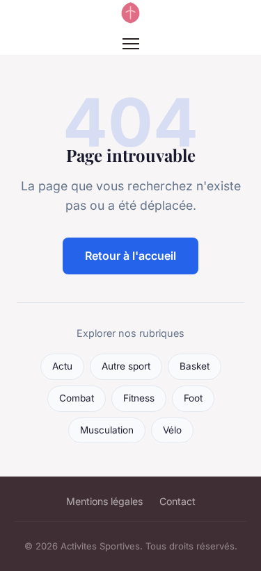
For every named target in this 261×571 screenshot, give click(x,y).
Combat (76, 398)
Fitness (139, 398)
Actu (62, 366)
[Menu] (131, 44)
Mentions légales (104, 501)
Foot (193, 398)
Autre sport (126, 366)
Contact (177, 501)
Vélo (172, 430)
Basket (194, 366)
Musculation (107, 430)
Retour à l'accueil (130, 256)
